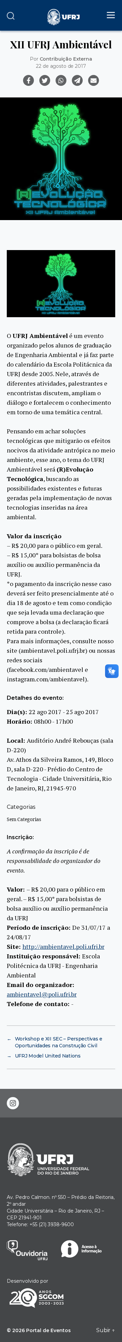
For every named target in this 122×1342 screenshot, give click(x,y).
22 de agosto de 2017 (61, 66)
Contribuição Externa (66, 59)
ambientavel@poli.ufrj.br (42, 994)
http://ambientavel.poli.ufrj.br (63, 946)
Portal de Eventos (48, 1330)
